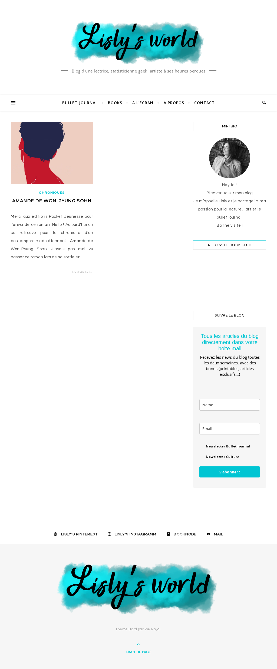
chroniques (52, 193)
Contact (204, 102)
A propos (174, 102)
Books (115, 102)
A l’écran (142, 102)
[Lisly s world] (138, 41)
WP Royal (153, 629)
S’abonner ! (229, 471)
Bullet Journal (80, 102)
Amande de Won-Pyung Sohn (52, 200)
